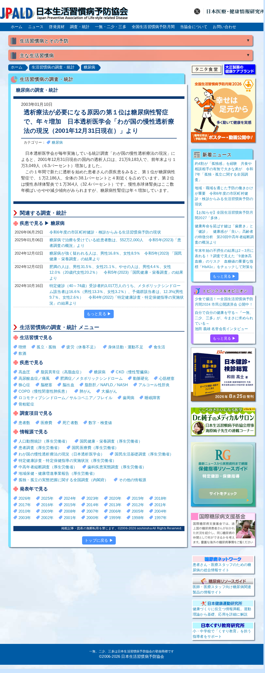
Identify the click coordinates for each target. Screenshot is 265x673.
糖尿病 (89, 67)
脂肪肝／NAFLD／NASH (106, 385)
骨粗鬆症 (26, 404)
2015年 (70, 505)
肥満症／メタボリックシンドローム (91, 378)
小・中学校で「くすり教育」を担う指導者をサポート (222, 634)
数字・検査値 (100, 422)
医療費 (46, 422)
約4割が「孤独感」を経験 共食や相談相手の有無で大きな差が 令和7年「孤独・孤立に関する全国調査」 (224, 171)
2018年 (160, 498)
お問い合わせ (224, 26)
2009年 (47, 511)
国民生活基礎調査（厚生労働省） (144, 454)
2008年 (70, 511)
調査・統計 (80, 26)
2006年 (115, 511)
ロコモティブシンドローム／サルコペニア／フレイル (65, 397)
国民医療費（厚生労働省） (95, 447)
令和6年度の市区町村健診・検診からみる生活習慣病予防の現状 (105, 232)
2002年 (47, 517)
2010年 (25, 511)
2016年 (47, 505)
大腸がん (109, 391)
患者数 (24, 422)
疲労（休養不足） (82, 347)
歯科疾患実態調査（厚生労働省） (116, 467)
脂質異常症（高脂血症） (62, 372)
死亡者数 (70, 422)
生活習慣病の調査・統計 (53, 67)
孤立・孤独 (46, 347)
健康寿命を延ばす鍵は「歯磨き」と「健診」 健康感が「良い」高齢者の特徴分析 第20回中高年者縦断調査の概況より (224, 234)
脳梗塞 (46, 385)
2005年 (138, 511)
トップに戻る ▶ (99, 540)
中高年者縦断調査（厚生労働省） (48, 467)
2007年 (92, 511)
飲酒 (22, 353)
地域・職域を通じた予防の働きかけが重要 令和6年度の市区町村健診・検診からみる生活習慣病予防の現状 (224, 196)
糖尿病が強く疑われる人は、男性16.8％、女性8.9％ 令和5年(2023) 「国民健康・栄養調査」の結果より (115, 256)
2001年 (70, 517)
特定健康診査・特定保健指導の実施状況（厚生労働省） (67, 460)
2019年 (138, 498)
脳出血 (68, 385)
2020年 (115, 498)
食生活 (159, 347)
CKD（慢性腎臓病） (134, 372)
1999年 (115, 517)
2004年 (160, 511)
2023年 (92, 498)
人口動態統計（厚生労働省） (44, 441)
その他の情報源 (132, 480)
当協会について (193, 26)
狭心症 (24, 385)
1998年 (138, 517)
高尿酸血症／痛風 (34, 378)
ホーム (17, 26)
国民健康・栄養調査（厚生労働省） (111, 441)
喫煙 (22, 347)
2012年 (138, 505)
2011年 (160, 505)
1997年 (160, 517)
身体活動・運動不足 (125, 347)
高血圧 (24, 372)
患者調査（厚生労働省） (40, 447)
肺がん (85, 391)
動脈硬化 (141, 378)
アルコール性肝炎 (154, 385)
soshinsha (144, 528)
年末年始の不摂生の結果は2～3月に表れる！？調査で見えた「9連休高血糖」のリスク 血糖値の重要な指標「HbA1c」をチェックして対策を (224, 258)
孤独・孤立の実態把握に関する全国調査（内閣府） (64, 480)
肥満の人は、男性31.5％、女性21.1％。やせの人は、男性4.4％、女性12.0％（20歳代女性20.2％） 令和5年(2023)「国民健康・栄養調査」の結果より (116, 272)
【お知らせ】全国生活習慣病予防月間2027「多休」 (224, 215)
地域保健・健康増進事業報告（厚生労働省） (58, 473)
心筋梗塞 (167, 378)
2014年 (92, 505)
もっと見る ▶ (99, 314)
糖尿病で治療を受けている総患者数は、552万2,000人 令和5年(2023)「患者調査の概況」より (115, 243)
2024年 (70, 498)
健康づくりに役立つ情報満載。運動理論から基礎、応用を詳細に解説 (222, 611)
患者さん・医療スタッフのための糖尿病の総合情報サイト (222, 567)
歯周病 (129, 397)
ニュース (36, 26)
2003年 (25, 517)
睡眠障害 (152, 397)
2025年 (47, 498)
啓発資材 (57, 26)
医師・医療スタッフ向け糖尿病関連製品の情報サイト (222, 589)
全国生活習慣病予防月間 (153, 26)
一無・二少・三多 (110, 26)
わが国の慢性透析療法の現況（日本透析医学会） (61, 454)
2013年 (115, 505)
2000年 (92, 517)
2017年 (25, 505)
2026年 (25, 498)
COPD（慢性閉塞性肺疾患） (44, 391)
